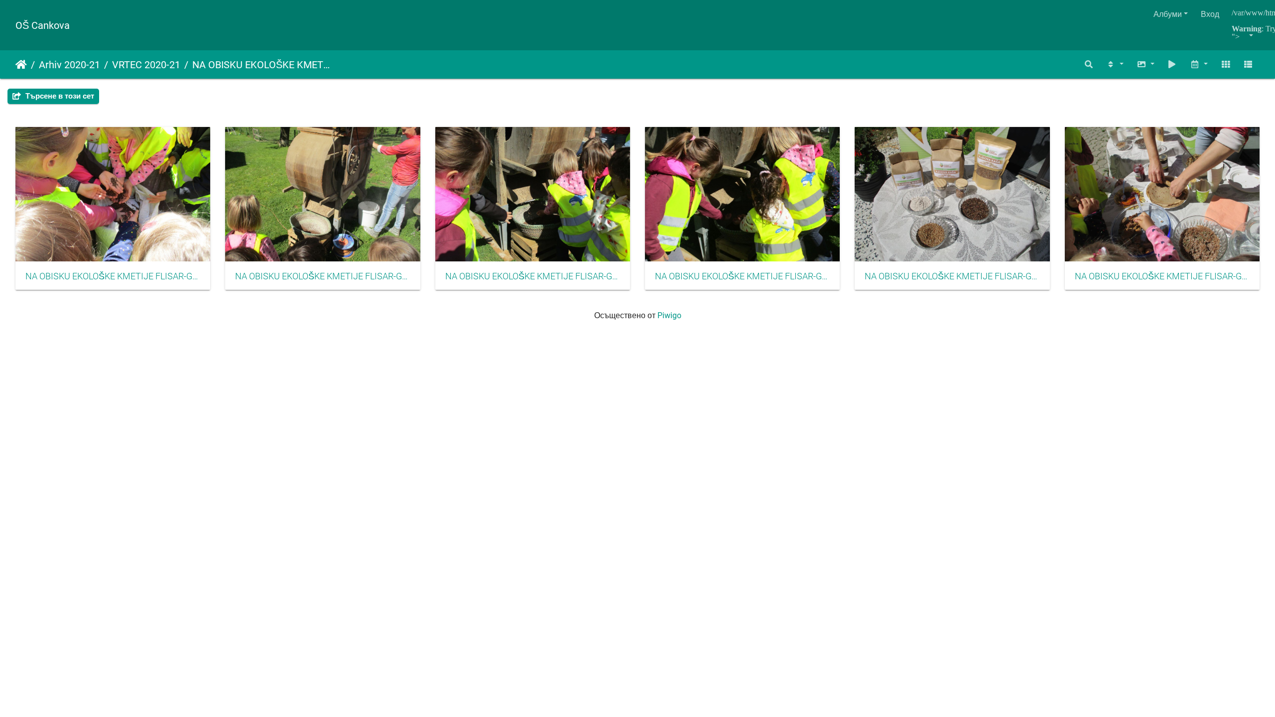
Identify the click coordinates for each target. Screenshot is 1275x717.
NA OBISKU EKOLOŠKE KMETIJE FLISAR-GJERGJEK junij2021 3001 (112, 276)
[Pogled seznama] (1248, 64)
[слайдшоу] (1172, 64)
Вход (1210, 14)
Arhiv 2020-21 (69, 65)
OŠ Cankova (42, 25)
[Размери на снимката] (1145, 64)
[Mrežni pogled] (1225, 64)
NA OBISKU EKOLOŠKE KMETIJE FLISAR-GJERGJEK (261, 65)
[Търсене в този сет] (1089, 64)
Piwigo (669, 315)
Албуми (1167, 14)
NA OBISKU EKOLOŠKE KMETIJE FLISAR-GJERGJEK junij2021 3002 (322, 276)
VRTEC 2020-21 (146, 65)
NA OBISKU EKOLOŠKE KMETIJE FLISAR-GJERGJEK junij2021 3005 (952, 276)
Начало (21, 64)
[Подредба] (1114, 64)
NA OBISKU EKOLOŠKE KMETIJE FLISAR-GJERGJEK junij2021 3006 (1162, 276)
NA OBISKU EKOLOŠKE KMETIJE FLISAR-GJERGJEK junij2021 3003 (532, 276)
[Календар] (1198, 64)
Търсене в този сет (58, 96)
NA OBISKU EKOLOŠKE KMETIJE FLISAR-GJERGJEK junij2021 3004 (742, 276)
